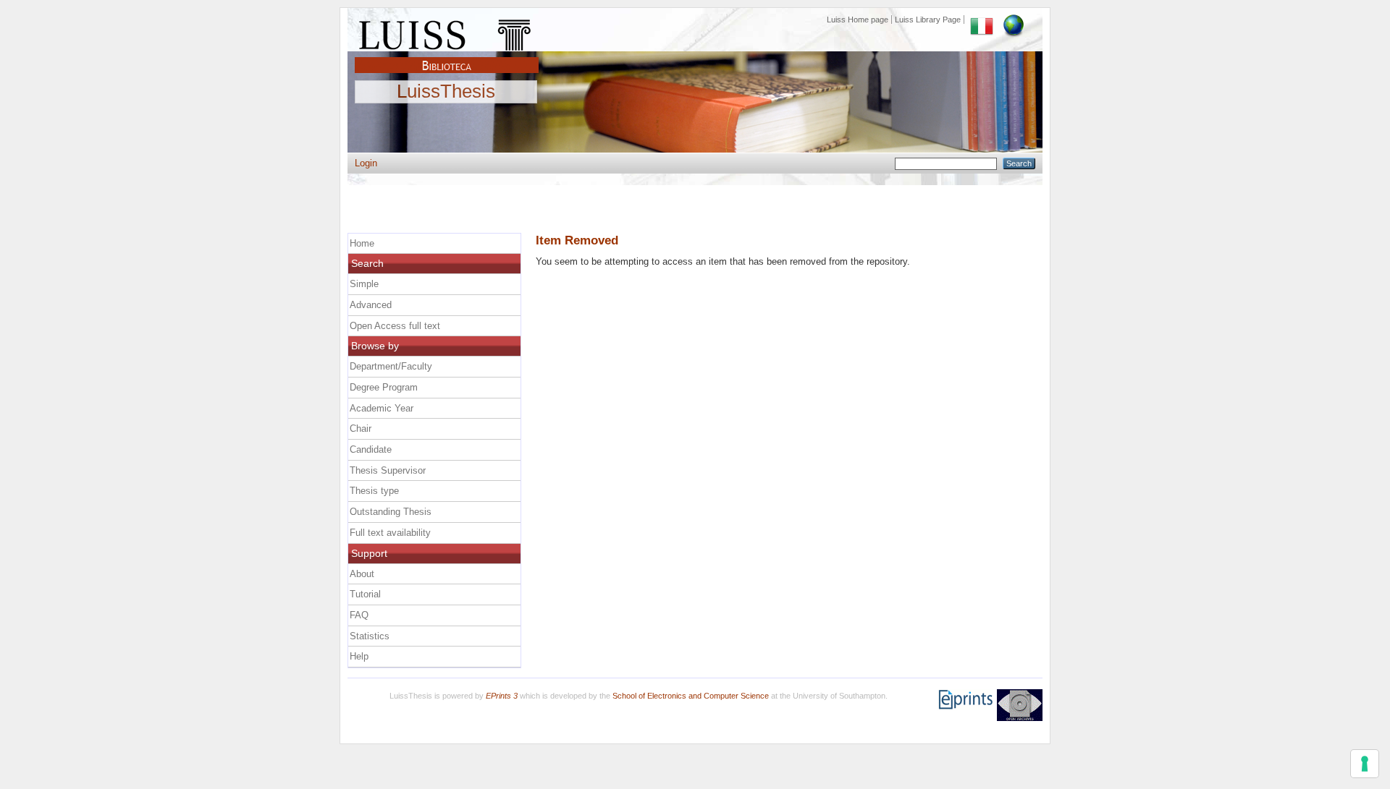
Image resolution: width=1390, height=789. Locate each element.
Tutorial (365, 594)
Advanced (371, 304)
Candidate (371, 449)
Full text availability (390, 532)
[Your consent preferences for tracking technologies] (1364, 763)
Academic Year (381, 408)
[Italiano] (981, 19)
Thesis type (374, 490)
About (362, 573)
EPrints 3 (502, 695)
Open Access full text (395, 325)
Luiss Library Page (928, 19)
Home (362, 243)
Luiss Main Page (447, 31)
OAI (1019, 705)
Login (366, 163)
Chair (360, 428)
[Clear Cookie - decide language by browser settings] (1013, 19)
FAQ (359, 615)
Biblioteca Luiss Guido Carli (447, 57)
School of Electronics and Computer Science (690, 695)
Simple (364, 283)
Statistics (369, 636)
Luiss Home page (857, 19)
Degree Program (384, 387)
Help (359, 656)
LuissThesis (446, 92)
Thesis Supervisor (388, 470)
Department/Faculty (391, 366)
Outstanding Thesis (390, 511)
